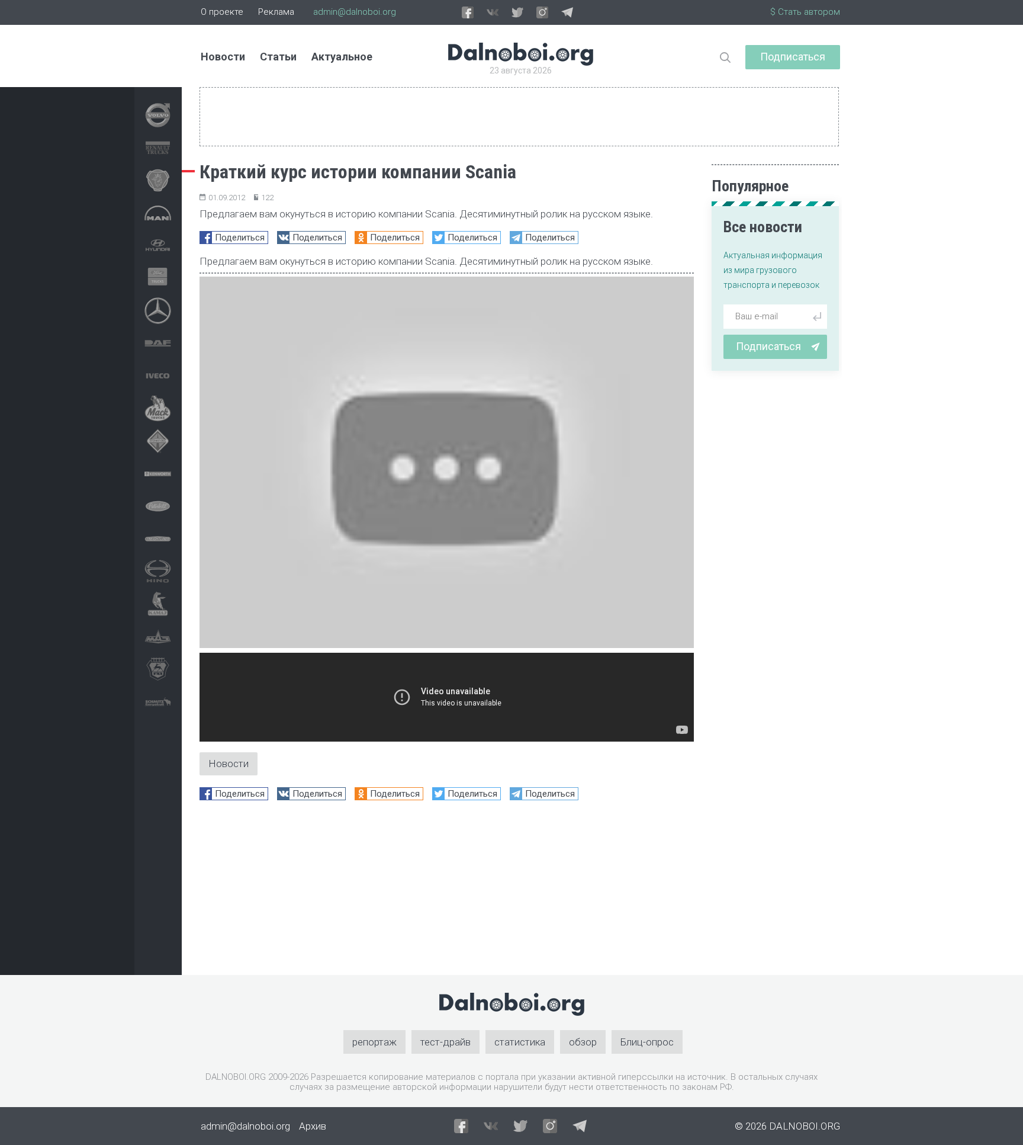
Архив (312, 1126)
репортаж (374, 1042)
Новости (223, 56)
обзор (583, 1042)
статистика (519, 1042)
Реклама (276, 12)
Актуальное (341, 56)
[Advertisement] (447, 892)
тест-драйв (445, 1042)
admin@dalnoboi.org (354, 12)
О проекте (222, 12)
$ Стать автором (805, 12)
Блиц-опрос (647, 1042)
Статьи (278, 56)
